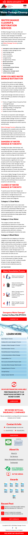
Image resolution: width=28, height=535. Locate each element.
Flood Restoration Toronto (8, 348)
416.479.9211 (20, 315)
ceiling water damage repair (11, 71)
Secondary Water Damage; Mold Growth (11, 365)
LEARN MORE (14, 401)
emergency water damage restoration (14, 48)
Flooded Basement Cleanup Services (10, 351)
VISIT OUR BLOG (14, 519)
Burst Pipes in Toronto (7, 338)
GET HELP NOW (6, 267)
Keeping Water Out (6, 358)
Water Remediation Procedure (14, 459)
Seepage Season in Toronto (8, 368)
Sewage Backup (5, 371)
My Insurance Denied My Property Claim (11, 361)
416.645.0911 (20, 430)
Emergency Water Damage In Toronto (11, 345)
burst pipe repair (8, 69)
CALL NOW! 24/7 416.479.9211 (14, 533)
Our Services (14, 456)
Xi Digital (20, 530)
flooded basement (8, 63)
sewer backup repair (9, 73)
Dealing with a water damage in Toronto (11, 342)
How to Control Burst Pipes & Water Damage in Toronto (15, 507)
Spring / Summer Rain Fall (8, 374)
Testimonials (14, 462)
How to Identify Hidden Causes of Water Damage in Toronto (14, 514)
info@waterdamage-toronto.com (14, 427)
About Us (14, 453)
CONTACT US (14, 319)
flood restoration (8, 61)
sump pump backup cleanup (11, 67)
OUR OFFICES (14, 435)
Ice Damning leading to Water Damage (11, 355)
